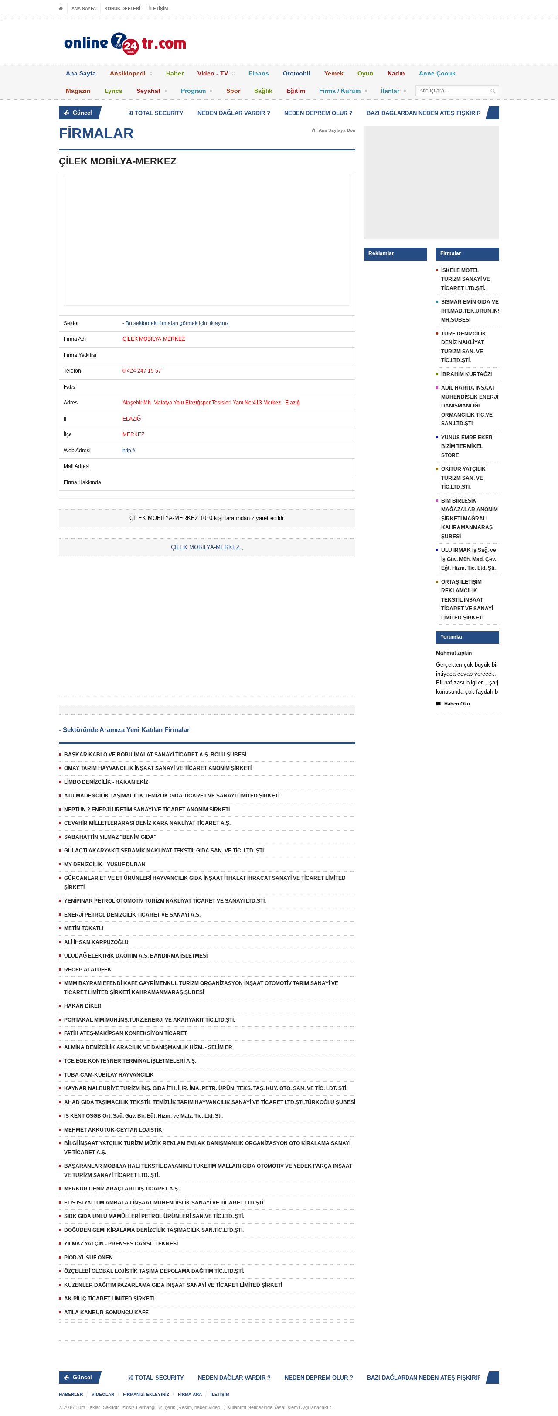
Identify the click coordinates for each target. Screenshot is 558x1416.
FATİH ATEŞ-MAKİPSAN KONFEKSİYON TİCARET (125, 1033)
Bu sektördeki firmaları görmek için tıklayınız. (178, 323)
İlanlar (390, 90)
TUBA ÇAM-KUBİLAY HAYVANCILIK (109, 1075)
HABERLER (71, 1394)
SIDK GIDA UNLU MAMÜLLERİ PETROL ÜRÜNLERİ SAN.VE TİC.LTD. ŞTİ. (154, 1216)
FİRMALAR (96, 133)
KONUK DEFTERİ (122, 8)
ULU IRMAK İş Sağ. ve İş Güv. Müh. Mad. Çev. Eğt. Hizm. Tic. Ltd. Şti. (468, 559)
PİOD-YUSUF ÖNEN (88, 1258)
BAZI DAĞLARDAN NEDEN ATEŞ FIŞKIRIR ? (417, 113)
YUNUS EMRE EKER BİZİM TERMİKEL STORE (467, 446)
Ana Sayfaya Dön (333, 130)
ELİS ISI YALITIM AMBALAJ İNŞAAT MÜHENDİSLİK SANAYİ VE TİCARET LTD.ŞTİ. (164, 1203)
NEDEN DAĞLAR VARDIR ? (225, 113)
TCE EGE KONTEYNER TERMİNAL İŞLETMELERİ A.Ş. (130, 1061)
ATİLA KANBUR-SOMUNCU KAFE (106, 1313)
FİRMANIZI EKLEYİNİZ (146, 1394)
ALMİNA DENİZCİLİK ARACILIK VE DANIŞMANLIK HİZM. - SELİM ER (148, 1047)
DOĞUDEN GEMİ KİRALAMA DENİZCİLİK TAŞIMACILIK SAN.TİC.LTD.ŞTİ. (154, 1230)
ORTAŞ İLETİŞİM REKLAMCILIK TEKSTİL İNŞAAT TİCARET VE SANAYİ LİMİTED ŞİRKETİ (467, 600)
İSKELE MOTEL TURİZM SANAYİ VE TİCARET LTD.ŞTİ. (465, 279)
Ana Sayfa (81, 73)
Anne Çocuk (437, 73)
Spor (233, 90)
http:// (128, 451)
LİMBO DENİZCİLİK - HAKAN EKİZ (106, 782)
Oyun (365, 73)
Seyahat (148, 90)
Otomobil (296, 73)
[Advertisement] (207, 240)
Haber (175, 73)
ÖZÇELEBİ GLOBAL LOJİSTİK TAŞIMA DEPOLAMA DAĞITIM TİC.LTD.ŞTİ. (154, 1271)
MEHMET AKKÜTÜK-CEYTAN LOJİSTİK (113, 1130)
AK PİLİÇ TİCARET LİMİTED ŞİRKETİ (109, 1299)
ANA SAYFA (83, 8)
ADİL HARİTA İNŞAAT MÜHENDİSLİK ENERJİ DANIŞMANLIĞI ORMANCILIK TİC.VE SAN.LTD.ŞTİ (469, 406)
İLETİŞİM (158, 8)
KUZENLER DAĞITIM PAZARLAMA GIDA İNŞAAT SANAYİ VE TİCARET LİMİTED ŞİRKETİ (173, 1285)
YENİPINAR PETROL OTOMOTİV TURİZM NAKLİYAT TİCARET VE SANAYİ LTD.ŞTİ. (165, 901)
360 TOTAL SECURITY (145, 113)
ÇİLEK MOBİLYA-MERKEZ (205, 547)
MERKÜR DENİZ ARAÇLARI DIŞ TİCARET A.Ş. (121, 1189)
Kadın (396, 73)
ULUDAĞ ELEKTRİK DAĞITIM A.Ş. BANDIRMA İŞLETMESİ (136, 956)
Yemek (334, 73)
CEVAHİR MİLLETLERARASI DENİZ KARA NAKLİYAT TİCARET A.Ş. (147, 823)
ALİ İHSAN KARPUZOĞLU (96, 942)
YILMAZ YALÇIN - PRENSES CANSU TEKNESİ (121, 1244)
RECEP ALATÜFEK (88, 970)
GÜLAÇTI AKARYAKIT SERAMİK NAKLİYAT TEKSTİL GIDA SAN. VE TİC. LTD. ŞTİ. (164, 851)
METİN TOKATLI (83, 928)
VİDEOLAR (103, 1394)
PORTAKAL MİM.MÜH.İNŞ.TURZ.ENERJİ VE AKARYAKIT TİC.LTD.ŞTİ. (149, 1020)
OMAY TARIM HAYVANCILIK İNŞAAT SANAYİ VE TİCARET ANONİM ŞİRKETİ (158, 768)
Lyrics (113, 90)
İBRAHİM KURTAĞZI (466, 374)
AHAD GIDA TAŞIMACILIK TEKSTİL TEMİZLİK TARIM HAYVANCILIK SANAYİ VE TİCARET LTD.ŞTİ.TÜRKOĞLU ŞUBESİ (209, 1102)
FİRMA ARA (190, 1394)
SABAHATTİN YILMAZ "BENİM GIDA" (110, 837)
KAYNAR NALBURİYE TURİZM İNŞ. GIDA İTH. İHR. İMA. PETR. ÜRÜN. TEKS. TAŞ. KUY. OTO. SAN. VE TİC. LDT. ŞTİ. (205, 1088)
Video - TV (212, 73)
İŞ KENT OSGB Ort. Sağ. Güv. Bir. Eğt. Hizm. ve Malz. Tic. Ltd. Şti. (143, 1116)
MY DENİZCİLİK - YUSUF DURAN (105, 865)
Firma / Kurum (340, 90)
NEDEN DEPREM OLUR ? (310, 113)
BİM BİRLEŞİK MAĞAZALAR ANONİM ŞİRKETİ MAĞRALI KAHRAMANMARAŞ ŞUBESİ (469, 519)
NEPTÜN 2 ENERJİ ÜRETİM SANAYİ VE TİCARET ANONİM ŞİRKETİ (147, 810)
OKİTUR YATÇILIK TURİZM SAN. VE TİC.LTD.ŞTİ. (463, 478)
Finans (258, 73)
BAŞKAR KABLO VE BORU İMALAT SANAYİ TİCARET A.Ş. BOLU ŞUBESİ (155, 755)
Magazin (78, 90)
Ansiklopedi (128, 73)
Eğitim (295, 90)
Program (193, 90)
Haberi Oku (453, 704)
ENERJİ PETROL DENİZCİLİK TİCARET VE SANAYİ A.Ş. (132, 915)
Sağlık (263, 90)
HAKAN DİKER (83, 1006)
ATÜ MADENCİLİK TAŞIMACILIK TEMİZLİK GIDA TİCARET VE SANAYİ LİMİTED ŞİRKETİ (171, 796)
